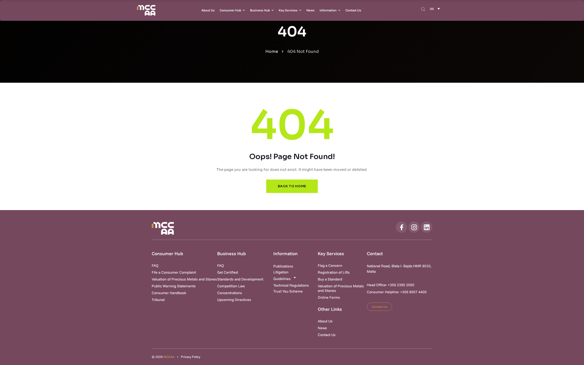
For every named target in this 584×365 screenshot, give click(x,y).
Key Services (288, 10)
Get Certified (227, 272)
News (310, 10)
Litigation (280, 272)
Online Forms (329, 297)
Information (328, 10)
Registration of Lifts (334, 272)
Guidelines (282, 278)
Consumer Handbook (169, 292)
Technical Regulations (291, 285)
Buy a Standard (330, 279)
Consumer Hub (230, 10)
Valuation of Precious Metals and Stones (184, 279)
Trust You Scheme (288, 291)
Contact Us (353, 10)
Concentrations (229, 292)
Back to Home (292, 186)
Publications (283, 266)
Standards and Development (240, 279)
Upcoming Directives (234, 299)
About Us (208, 10)
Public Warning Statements (174, 286)
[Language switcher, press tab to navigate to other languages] (435, 8)
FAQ (155, 265)
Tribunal (158, 299)
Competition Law (231, 286)
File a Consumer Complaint (174, 272)
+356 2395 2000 (401, 285)
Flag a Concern (330, 265)
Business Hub (260, 10)
